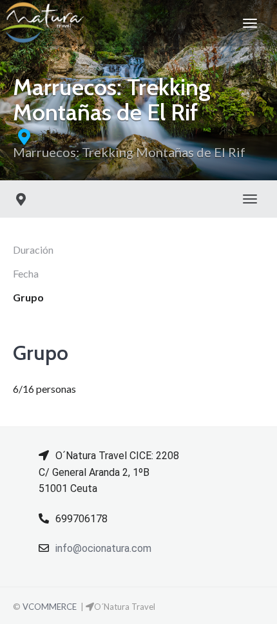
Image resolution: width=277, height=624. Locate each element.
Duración (33, 249)
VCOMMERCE (50, 606)
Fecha (26, 273)
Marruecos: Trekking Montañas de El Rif (129, 152)
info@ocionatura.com (103, 548)
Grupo (28, 297)
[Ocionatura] (43, 23)
